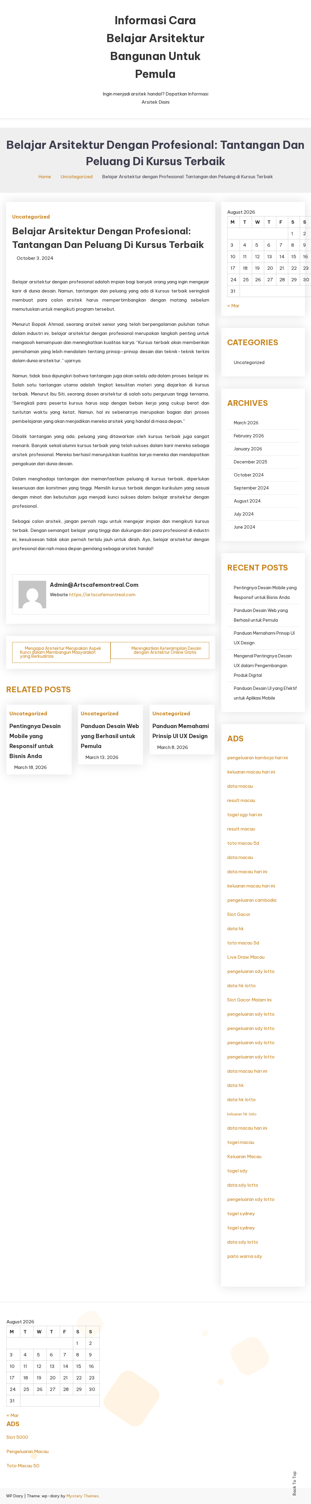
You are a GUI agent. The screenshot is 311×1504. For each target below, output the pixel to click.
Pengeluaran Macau (27, 1451)
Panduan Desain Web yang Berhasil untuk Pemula (110, 736)
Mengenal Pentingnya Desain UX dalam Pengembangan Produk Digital (263, 665)
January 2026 (248, 449)
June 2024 (244, 527)
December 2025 (250, 462)
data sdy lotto (242, 1185)
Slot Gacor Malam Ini (249, 1000)
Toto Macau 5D (22, 1466)
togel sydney (241, 1213)
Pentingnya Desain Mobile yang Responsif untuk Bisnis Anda (265, 592)
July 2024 (244, 514)
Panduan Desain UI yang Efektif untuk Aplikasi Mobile (265, 693)
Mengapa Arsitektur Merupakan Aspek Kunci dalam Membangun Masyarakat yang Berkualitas (60, 652)
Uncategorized (31, 217)
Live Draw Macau (246, 957)
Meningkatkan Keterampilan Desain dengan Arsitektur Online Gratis (166, 650)
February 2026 (249, 436)
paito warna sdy (244, 1256)
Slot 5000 (17, 1437)
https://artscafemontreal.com (102, 594)
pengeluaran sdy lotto (251, 1014)
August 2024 (247, 501)
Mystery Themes (83, 1495)
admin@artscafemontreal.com (94, 584)
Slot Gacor (239, 914)
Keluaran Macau (244, 1156)
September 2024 (251, 488)
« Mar (233, 306)
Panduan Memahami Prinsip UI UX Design (264, 638)
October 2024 (249, 475)
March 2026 (246, 423)
